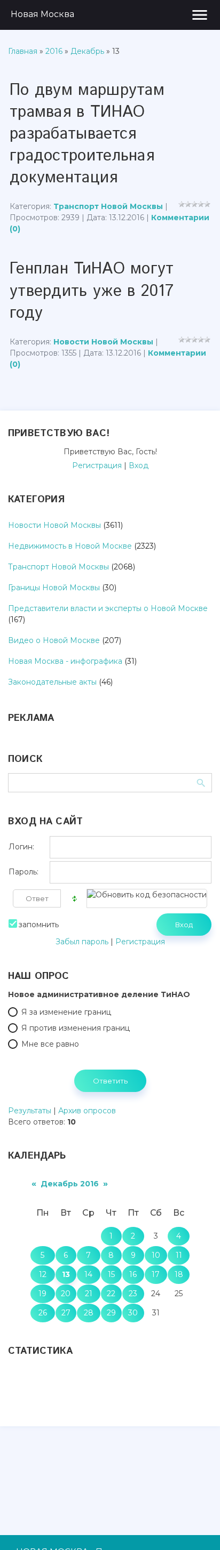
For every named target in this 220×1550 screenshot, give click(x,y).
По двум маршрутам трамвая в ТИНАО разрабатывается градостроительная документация (87, 134)
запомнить (39, 924)
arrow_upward (196, 1526)
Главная (22, 51)
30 (133, 1313)
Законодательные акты (52, 682)
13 (66, 1274)
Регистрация (97, 465)
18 (179, 1274)
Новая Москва (42, 14)
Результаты (29, 1110)
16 (133, 1274)
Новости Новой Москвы (103, 342)
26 (42, 1313)
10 (156, 1255)
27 (65, 1313)
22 (111, 1293)
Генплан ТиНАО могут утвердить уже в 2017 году (92, 291)
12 (42, 1274)
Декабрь (87, 51)
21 (88, 1293)
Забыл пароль (82, 941)
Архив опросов (87, 1110)
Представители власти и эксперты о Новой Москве (108, 608)
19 (42, 1293)
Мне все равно (50, 1044)
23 (133, 1293)
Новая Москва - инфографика (65, 661)
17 (156, 1274)
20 (65, 1293)
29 (111, 1313)
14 (88, 1274)
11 (179, 1255)
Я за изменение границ (66, 1012)
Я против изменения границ (75, 1028)
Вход (138, 465)
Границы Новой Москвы (54, 587)
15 (111, 1274)
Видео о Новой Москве (54, 640)
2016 (53, 51)
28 (88, 1313)
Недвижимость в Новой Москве (70, 546)
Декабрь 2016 (70, 1183)
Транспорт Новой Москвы (108, 206)
